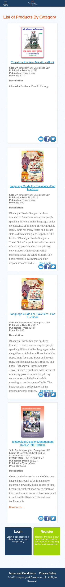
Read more (45, 263)
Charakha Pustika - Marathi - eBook (32, 62)
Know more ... (17, 507)
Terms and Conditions (22, 573)
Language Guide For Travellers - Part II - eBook (32, 316)
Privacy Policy (47, 573)
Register (47, 531)
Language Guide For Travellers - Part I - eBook (32, 188)
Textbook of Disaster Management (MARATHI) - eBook (32, 443)
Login (18, 531)
